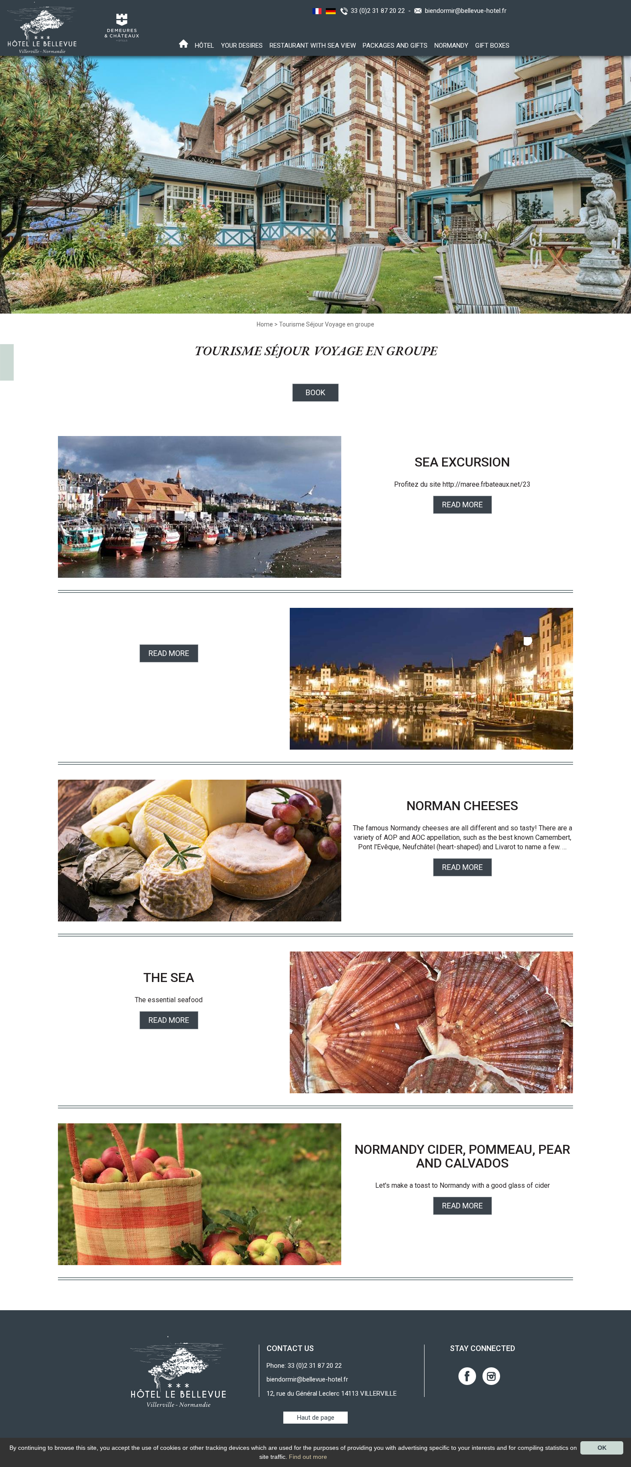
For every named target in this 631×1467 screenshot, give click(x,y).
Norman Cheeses (462, 805)
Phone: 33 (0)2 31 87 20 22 (304, 1365)
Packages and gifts (395, 45)
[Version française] (316, 10)
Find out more (308, 1456)
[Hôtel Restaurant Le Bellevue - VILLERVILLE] (178, 1371)
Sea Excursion (462, 462)
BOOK (315, 392)
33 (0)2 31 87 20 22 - (382, 11)
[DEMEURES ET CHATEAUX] (118, 27)
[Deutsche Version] (330, 10)
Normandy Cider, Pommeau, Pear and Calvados (462, 1156)
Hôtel (204, 45)
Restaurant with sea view (313, 45)
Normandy (451, 45)
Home (265, 324)
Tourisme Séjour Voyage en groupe (326, 324)
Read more (462, 504)
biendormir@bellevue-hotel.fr (466, 11)
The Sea (168, 977)
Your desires (242, 45)
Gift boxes (492, 45)
